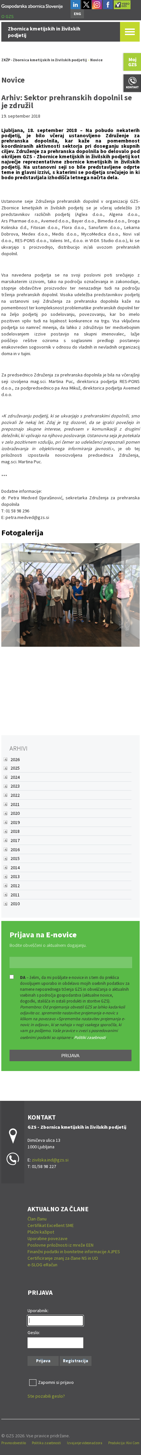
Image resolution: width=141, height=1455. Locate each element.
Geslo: (34, 1332)
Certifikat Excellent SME (51, 1225)
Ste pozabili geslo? (46, 1396)
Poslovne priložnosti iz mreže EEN (60, 1245)
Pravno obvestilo (13, 1443)
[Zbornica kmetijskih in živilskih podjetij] (32, 5)
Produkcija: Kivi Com (123, 1443)
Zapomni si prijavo (56, 1382)
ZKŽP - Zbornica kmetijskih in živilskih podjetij (44, 59)
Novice (96, 59)
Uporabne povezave (48, 1238)
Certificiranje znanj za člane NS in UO (63, 1258)
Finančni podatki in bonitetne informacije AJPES (74, 1251)
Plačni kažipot (41, 1232)
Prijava (70, 1055)
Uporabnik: (38, 1310)
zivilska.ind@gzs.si (50, 1160)
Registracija (75, 1361)
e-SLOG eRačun (42, 1265)
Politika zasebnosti (46, 1443)
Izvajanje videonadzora (84, 1443)
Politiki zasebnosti (90, 1037)
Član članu (37, 1219)
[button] (10, 596)
